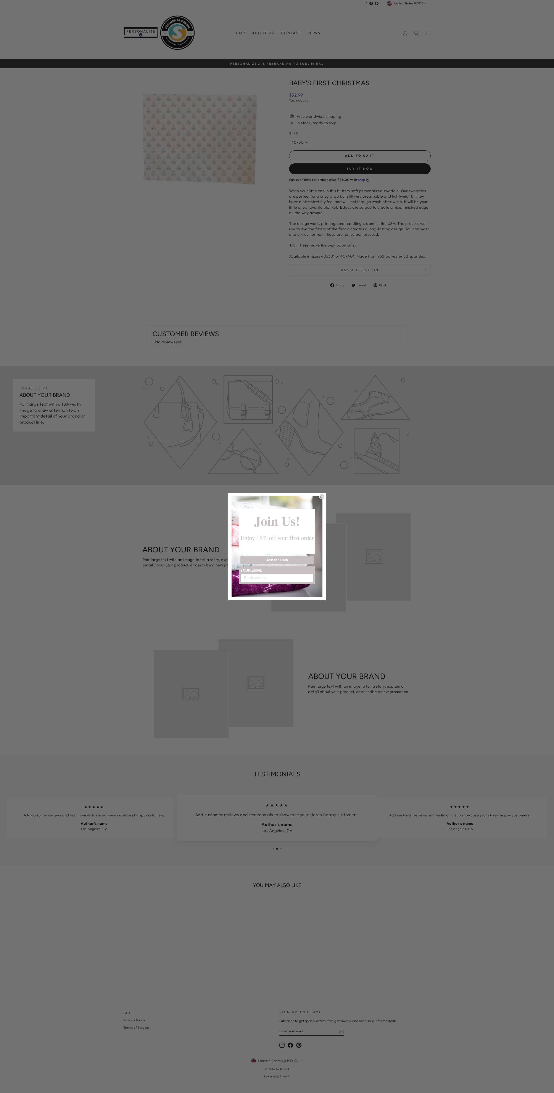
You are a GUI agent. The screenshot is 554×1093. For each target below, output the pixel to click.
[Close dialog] (322, 497)
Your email (251, 570)
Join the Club (277, 560)
